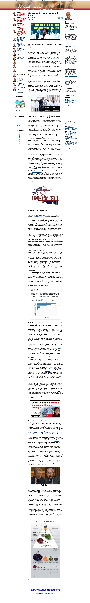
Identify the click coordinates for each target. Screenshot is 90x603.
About (44, 9)
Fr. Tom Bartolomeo (19, 125)
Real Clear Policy (74, 76)
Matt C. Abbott (19, 118)
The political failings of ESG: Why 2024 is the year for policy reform (71, 138)
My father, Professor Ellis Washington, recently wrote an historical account (43, 432)
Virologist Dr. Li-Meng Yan (46, 459)
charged (44, 426)
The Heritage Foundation (69, 62)
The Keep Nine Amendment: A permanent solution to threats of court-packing (71, 118)
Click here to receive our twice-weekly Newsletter (64, 0)
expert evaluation (38, 216)
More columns (20, 92)
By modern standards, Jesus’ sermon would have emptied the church (21, 40)
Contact (50, 9)
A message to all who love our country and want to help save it (21, 14)
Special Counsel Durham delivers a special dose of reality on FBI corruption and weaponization (71, 148)
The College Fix (68, 76)
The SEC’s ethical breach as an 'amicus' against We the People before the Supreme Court (71, 143)
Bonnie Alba (19, 121)
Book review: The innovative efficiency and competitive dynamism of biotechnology (70, 123)
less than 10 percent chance (39, 354)
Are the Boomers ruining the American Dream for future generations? (21, 70)
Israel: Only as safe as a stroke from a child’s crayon (21, 45)
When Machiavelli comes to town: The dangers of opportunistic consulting (70, 101)
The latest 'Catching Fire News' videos (21, 50)
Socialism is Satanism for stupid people (21, 62)
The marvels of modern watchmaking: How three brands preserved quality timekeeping (71, 128)
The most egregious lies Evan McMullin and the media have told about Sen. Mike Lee (21, 20)
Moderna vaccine (51, 368)
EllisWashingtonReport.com (70, 66)
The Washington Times (72, 75)
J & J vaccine (47, 371)
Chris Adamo (19, 119)
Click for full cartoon (19, 110)
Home (17, 9)
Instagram (67, 83)
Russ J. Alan (19, 120)
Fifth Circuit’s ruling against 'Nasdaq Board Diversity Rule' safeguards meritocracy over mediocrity (70, 113)
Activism (40, 9)
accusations (57, 441)
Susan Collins (52, 348)
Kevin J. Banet (20, 123)
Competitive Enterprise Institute (69, 29)
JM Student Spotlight (72, 56)
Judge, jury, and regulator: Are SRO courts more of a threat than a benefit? (70, 133)
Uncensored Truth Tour (37, 172)
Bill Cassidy (59, 348)
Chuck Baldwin (20, 122)
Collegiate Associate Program (70, 38)
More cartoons (20, 113)
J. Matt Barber (19, 124)
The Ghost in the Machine (20, 54)
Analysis (23, 9)
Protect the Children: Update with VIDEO (21, 25)
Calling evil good (20, 58)
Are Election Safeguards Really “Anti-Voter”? (21, 76)
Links (27, 9)
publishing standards (49, 593)
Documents (33, 9)
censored (33, 82)
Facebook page (68, 81)
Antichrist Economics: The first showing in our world (21, 80)
